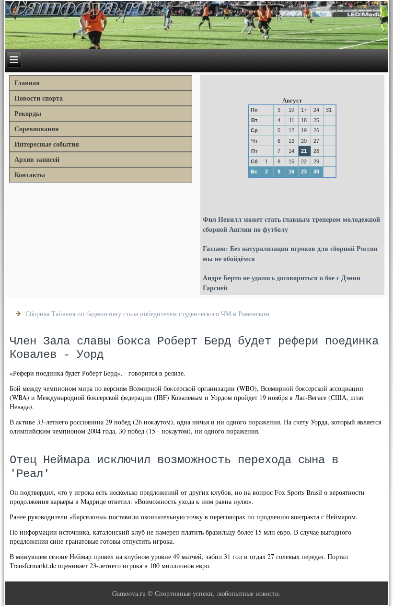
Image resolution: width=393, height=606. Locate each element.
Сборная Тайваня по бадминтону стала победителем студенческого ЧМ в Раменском (147, 313)
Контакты (29, 175)
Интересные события (46, 144)
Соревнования (36, 129)
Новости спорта (38, 98)
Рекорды (27, 113)
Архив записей (36, 159)
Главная (27, 83)
